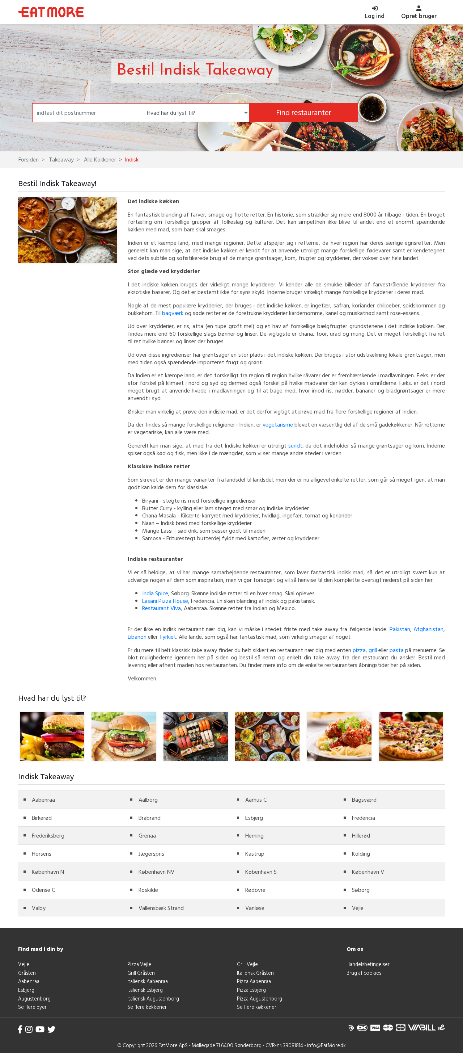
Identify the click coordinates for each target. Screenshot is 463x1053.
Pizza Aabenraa (254, 981)
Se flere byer (32, 1007)
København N (48, 871)
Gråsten (27, 973)
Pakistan (400, 629)
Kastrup (254, 853)
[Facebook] (20, 1029)
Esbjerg (254, 817)
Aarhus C (256, 799)
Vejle (358, 907)
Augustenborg (34, 998)
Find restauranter (303, 112)
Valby (39, 907)
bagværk (172, 313)
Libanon (137, 636)
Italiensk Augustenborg (153, 998)
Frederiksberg (48, 835)
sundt (295, 445)
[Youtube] (39, 1029)
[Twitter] (51, 1029)
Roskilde (148, 889)
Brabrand (150, 817)
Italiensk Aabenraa (147, 981)
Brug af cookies (364, 973)
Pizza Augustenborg (259, 998)
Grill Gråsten (141, 973)
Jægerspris (151, 853)
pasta (397, 650)
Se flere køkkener (147, 1007)
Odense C (43, 889)
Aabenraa (43, 799)
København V (368, 871)
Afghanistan (428, 629)
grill (373, 650)
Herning (254, 835)
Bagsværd (364, 799)
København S (261, 871)
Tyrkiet (167, 636)
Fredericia (363, 817)
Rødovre (255, 889)
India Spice (155, 593)
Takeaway (60, 159)
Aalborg (148, 799)
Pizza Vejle (139, 964)
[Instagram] (29, 1029)
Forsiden (28, 159)
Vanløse (254, 907)
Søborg (361, 889)
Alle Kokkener (99, 159)
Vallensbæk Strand (161, 907)
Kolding (361, 853)
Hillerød (361, 835)
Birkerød (42, 817)
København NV (156, 871)
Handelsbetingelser (368, 964)
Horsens (41, 853)
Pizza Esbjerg (251, 990)
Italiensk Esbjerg (145, 990)
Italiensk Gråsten (255, 973)
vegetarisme (278, 424)
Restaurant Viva (161, 608)
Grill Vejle (247, 964)
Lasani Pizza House (165, 600)
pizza (359, 650)
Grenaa (147, 835)
